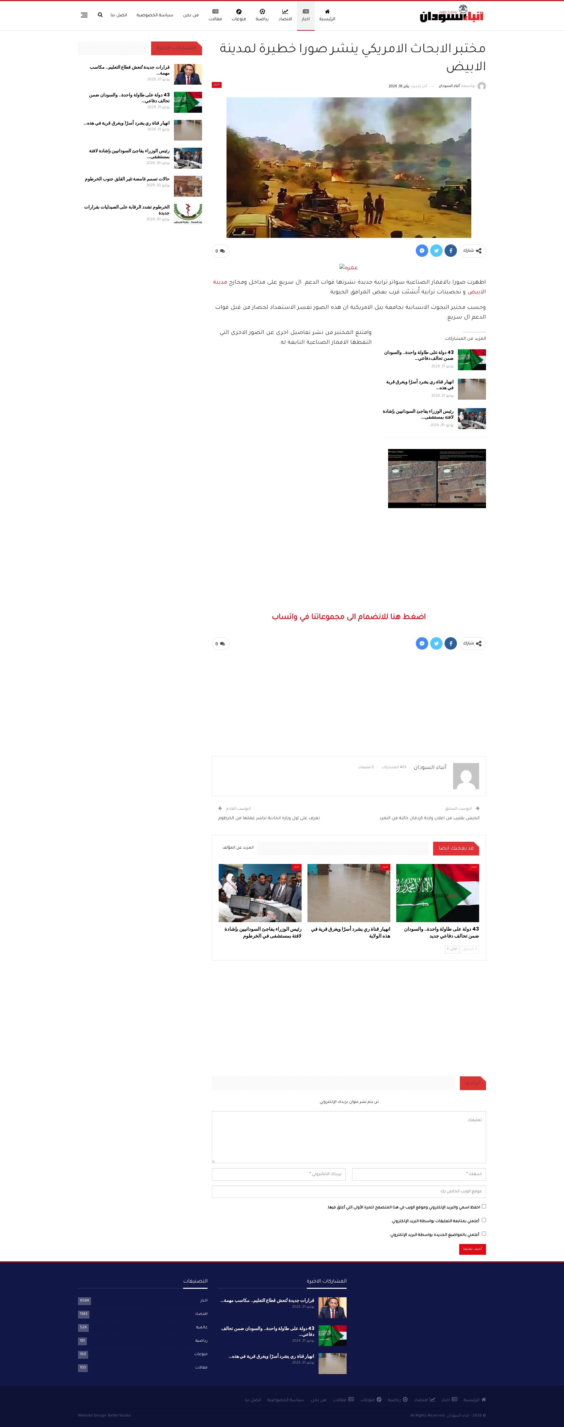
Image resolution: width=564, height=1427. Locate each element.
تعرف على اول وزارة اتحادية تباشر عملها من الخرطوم (269, 818)
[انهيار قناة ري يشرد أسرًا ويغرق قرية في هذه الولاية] (472, 389)
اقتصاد (285, 19)
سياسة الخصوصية (155, 15)
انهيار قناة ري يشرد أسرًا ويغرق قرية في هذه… (420, 384)
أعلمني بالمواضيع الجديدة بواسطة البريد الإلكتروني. (434, 1235)
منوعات (239, 19)
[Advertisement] (349, 488)
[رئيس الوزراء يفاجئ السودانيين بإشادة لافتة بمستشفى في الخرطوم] (472, 418)
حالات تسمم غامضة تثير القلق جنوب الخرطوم (127, 178)
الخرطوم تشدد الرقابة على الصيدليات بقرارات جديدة (127, 210)
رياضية (262, 19)
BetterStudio (119, 1416)
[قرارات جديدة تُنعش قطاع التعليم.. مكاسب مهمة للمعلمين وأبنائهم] (188, 74)
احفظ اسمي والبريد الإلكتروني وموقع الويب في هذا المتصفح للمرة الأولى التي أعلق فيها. (403, 1208)
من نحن (191, 15)
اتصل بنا (119, 15)
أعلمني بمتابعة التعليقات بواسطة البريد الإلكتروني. (435, 1222)
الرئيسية (327, 19)
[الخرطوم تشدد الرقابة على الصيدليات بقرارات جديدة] (188, 214)
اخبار (306, 19)
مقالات (215, 19)
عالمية (202, 1328)
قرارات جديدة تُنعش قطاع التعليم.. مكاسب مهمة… (130, 70)
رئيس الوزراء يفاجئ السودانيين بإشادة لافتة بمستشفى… (418, 414)
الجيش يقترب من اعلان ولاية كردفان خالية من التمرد (429, 818)
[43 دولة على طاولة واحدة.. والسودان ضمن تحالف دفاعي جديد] (472, 359)
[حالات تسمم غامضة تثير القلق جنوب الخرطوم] (188, 186)
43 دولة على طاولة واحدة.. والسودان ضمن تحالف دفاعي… (419, 355)
